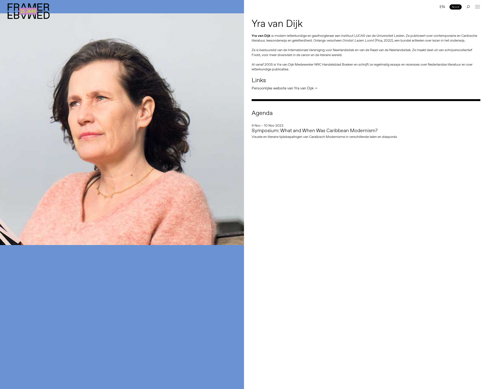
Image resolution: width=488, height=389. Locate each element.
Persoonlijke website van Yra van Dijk (283, 88)
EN (442, 6)
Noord (455, 7)
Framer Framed (29, 11)
